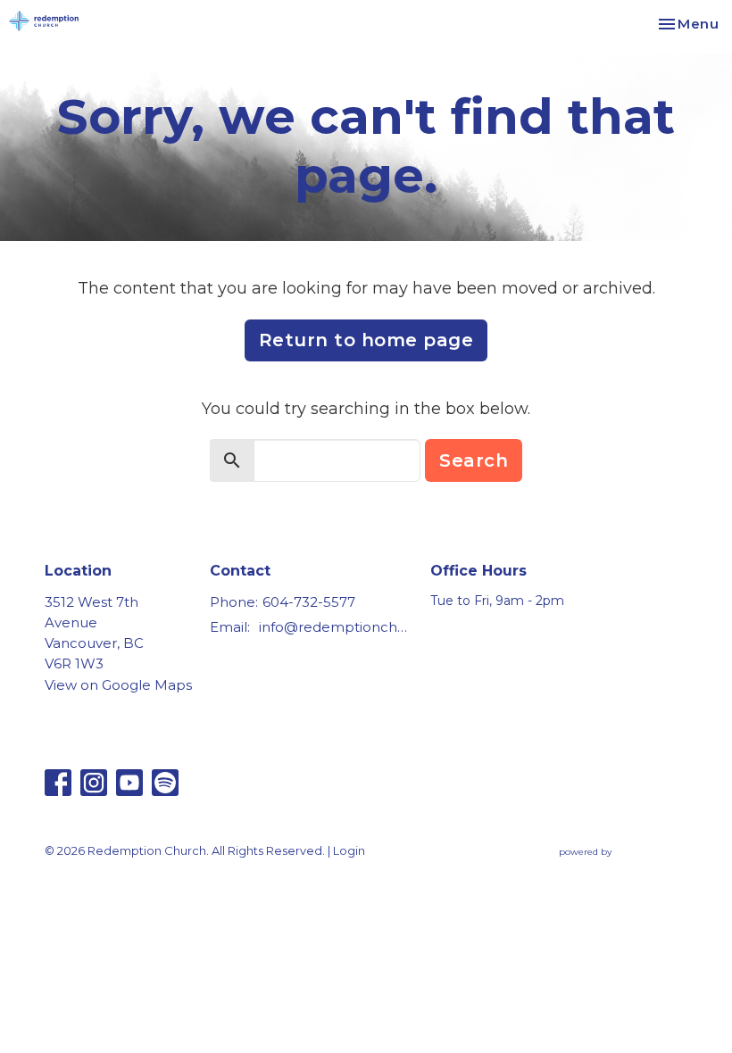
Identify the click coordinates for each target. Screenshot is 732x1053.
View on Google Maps (118, 684)
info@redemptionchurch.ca (335, 626)
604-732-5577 (308, 601)
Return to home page (366, 340)
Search (473, 460)
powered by (614, 867)
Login (349, 851)
